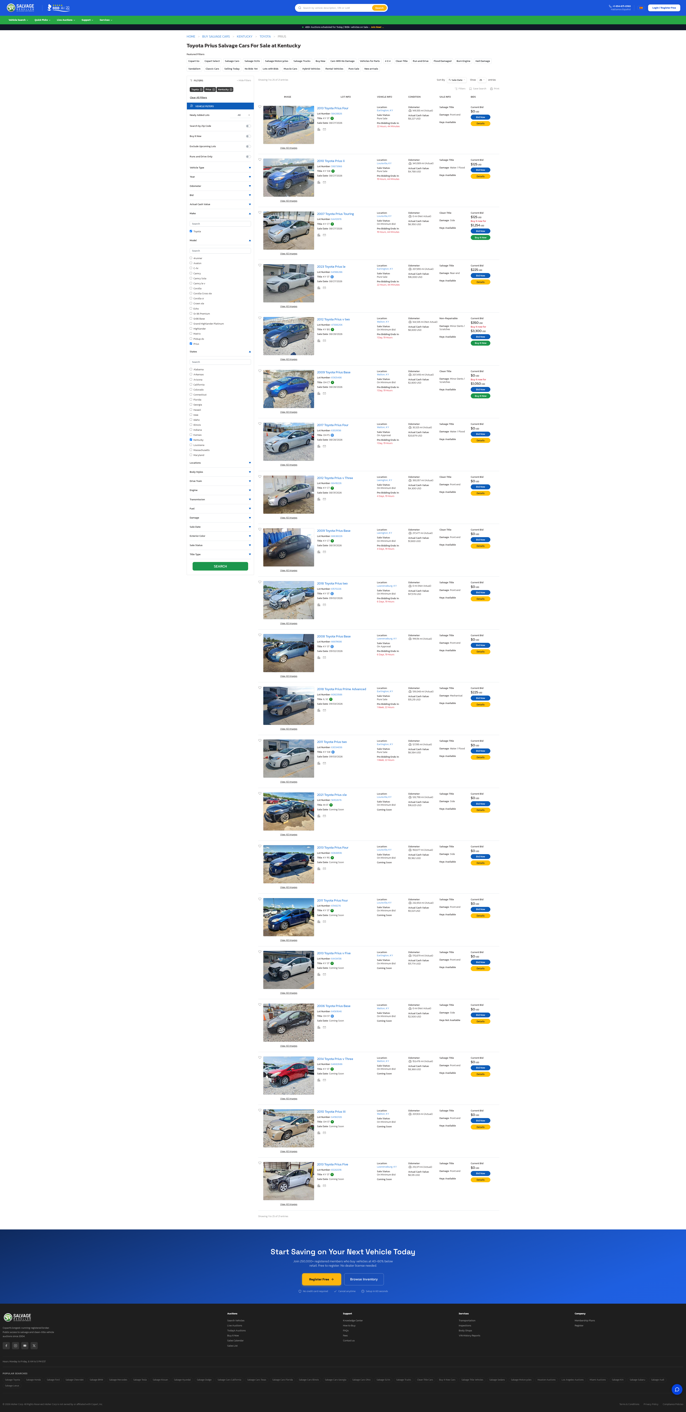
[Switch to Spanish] (641, 8)
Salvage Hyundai (182, 1379)
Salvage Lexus (12, 1385)
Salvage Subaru (637, 1379)
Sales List (232, 1346)
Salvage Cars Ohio (361, 1379)
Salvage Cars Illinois (309, 1379)
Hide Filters (244, 80)
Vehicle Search (17, 20)
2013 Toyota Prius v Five (334, 953)
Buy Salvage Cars (216, 36)
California (199, 384)
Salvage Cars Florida (282, 1379)
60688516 (336, 853)
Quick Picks (41, 20)
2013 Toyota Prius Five (332, 1164)
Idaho (196, 420)
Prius (196, 344)
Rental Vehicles (334, 69)
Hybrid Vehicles (311, 69)
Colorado (198, 389)
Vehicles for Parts (370, 61)
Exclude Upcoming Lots (203, 146)
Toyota (265, 36)
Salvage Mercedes (118, 1379)
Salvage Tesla (140, 1379)
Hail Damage (483, 61)
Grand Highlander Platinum (208, 323)
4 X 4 (388, 61)
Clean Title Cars (425, 1379)
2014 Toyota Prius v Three (335, 1058)
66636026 (336, 536)
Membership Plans (585, 1320)
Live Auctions (65, 20)
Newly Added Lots (200, 115)
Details (481, 123)
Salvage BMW (96, 1379)
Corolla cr (198, 298)
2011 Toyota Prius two (332, 741)
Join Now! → (377, 27)
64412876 (336, 219)
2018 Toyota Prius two (332, 583)
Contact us (349, 1340)
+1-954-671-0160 (622, 6)
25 (481, 80)
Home (191, 36)
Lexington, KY (384, 480)
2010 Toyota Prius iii (331, 1111)
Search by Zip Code (200, 126)
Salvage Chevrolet (75, 1379)
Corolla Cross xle (202, 293)
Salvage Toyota (12, 1379)
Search (379, 7)
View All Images (288, 148)
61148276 (336, 906)
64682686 (336, 1064)
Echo (196, 308)
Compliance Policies (673, 1404)
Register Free (319, 1279)
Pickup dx (198, 339)
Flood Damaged (442, 61)
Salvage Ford (53, 1379)
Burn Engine (463, 61)
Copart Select (212, 61)
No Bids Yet (251, 69)
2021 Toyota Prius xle (332, 794)
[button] (220, 167)
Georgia (197, 404)
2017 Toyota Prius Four (332, 425)
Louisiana (198, 445)
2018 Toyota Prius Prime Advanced (341, 689)
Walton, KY (383, 322)
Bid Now (480, 117)
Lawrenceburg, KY (387, 586)
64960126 (336, 1117)
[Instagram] (15, 1345)
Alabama (198, 369)
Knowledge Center (353, 1320)
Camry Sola (199, 278)
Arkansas (198, 374)
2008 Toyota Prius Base (334, 636)
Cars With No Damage (342, 61)
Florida (197, 399)
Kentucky (245, 36)
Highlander (199, 328)
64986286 (336, 272)
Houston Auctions (547, 1379)
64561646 (336, 1011)
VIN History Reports (469, 1335)
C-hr (195, 268)
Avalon (197, 263)
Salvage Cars (232, 61)
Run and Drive (421, 61)
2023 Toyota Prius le (331, 266)
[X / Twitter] (34, 1345)
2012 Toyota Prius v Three (335, 477)
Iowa (195, 415)
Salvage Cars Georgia (335, 1379)
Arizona (197, 379)
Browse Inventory (364, 1279)
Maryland (198, 455)
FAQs (346, 1330)
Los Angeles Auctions (573, 1379)
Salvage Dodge (204, 1379)
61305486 (336, 377)
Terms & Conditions (629, 1404)
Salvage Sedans (497, 1379)
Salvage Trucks (302, 61)
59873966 (336, 166)
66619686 (336, 642)
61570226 (336, 589)
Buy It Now (195, 136)
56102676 (336, 800)
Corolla (197, 288)
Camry (197, 273)
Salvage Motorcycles (276, 61)
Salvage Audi (657, 1379)
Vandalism (194, 69)
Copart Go (193, 61)
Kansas (197, 435)
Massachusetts (201, 450)
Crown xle (198, 303)
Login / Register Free (664, 8)
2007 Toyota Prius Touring (335, 213)
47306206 (336, 325)
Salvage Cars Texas (256, 1379)
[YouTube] (24, 1345)
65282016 (336, 1170)
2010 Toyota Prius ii (331, 160)
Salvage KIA (618, 1379)
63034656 (336, 747)
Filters (462, 88)
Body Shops (465, 1330)
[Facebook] (6, 1345)
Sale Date (457, 80)
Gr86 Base (199, 318)
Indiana (197, 430)
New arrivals (371, 69)
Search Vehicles (235, 1320)
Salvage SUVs (252, 61)
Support (86, 20)
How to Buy (349, 1325)
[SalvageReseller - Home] (21, 8)
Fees (345, 1335)
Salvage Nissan (160, 1379)
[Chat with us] (677, 1389)
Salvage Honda (33, 1379)
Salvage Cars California (229, 1379)
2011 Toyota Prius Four (332, 900)
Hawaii (197, 410)
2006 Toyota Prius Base (334, 1005)
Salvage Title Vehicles (472, 1379)
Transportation (467, 1320)
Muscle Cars (290, 69)
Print (496, 88)
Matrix (197, 333)
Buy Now (320, 61)
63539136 (336, 430)
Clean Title (402, 61)
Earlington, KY (385, 110)
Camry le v (199, 283)
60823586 (336, 694)
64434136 (336, 959)
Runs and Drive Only (201, 156)
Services (105, 20)
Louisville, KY (384, 163)
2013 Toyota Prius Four (332, 108)
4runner (197, 258)
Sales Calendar (235, 1340)
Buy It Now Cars (447, 1379)
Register (579, 1325)
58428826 (336, 114)
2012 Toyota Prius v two (333, 319)
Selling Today (232, 69)
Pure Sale (354, 69)
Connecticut (200, 394)
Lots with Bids (271, 69)
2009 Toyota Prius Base (334, 372)
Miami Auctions (598, 1379)
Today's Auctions (236, 1330)
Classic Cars (212, 69)
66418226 (336, 483)
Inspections (465, 1325)
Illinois (197, 425)
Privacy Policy (651, 1404)
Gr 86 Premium (201, 313)
